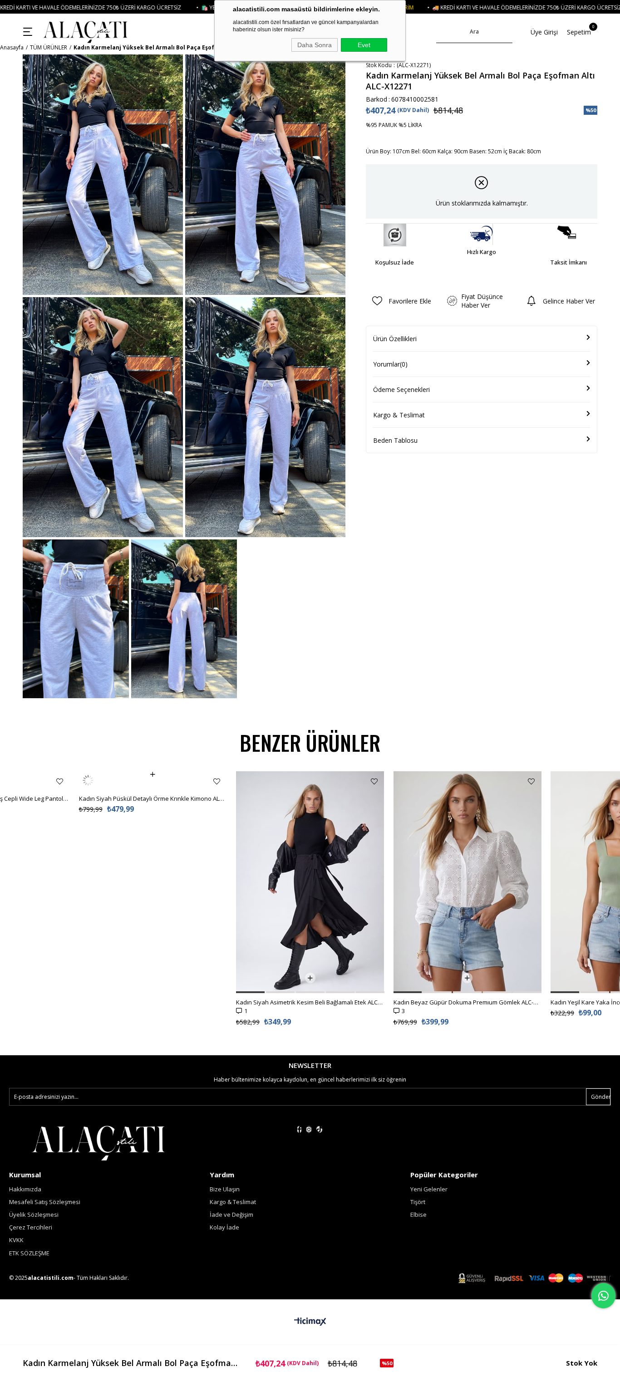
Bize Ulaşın (225, 1189)
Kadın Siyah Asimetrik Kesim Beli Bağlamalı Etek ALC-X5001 (310, 1002)
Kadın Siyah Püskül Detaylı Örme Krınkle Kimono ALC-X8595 (153, 780)
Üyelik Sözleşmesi (34, 1214)
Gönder (600, 1097)
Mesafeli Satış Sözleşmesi (44, 1202)
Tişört (417, 1202)
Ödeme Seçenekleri (401, 389)
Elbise (418, 1214)
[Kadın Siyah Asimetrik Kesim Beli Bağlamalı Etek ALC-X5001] (310, 882)
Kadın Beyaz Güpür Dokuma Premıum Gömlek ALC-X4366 (468, 1002)
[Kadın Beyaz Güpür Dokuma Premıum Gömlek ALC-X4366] (468, 882)
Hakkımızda (25, 1189)
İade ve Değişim (231, 1214)
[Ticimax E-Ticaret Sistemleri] (310, 1322)
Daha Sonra (314, 45)
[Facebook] (299, 1129)
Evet (364, 45)
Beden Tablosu (395, 440)
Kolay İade (224, 1227)
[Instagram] (309, 1129)
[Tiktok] (319, 1129)
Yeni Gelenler (429, 1189)
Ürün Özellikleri (395, 338)
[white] (98, 1142)
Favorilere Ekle (59, 781)
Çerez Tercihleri (30, 1227)
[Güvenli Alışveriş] (534, 1278)
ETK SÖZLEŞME (29, 1253)
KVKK (16, 1240)
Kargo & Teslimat (399, 415)
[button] (250, 992)
